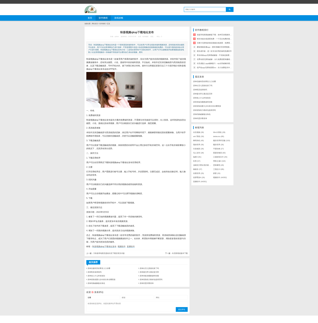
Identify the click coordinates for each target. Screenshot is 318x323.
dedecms (218, 136)
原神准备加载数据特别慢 (149, 276)
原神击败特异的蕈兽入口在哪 (99, 268)
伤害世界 (198, 173)
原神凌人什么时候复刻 (96, 276)
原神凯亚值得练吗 (94, 272)
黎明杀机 (198, 140)
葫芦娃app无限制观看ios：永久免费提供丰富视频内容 (218, 68)
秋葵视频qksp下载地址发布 (104, 246)
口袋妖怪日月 (220, 157)
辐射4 (197, 157)
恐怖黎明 (218, 165)
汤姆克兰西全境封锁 (203, 165)
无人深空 (198, 153)
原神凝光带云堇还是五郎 (149, 272)
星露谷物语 (219, 153)
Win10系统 (219, 132)
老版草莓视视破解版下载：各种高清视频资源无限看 (217, 35)
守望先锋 (218, 149)
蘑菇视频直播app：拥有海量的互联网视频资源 (215, 47)
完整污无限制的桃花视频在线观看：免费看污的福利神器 (218, 43)
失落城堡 (198, 149)
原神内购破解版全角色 (96, 283)
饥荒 (196, 161)
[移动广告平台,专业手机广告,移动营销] (90, 9)
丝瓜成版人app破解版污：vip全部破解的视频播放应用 (218, 63)
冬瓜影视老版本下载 (180, 253)
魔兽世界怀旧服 (221, 140)
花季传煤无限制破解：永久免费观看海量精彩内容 (216, 59)
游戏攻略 (118, 18)
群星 (216, 173)
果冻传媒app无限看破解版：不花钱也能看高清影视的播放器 (220, 55)
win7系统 (198, 136)
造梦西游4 (199, 177)
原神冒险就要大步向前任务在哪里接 (101, 279)
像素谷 (197, 169)
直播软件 (131, 246)
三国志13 (218, 169)
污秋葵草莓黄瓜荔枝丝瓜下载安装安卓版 (109, 253)
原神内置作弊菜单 (147, 283)
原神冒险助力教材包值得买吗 (151, 279)
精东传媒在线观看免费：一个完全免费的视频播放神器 (218, 39)
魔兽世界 (218, 145)
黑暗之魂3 (219, 161)
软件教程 (103, 18)
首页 (90, 18)
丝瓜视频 (198, 132)
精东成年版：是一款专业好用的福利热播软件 (214, 51)
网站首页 (95, 23)
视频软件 (122, 246)
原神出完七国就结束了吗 (149, 268)
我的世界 (198, 145)
